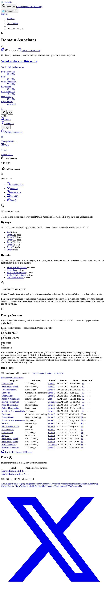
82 (83, 399)
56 (83, 402)
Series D (10, 242)
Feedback (39, 486)
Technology (12, 270)
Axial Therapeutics (10, 386)
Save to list (9, 123)
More (8, 128)
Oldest (14, 378)
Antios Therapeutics (10, 408)
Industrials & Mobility (16, 272)
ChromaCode (7, 383)
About (4, 484)
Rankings (38, 6)
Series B (10, 237)
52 (83, 386)
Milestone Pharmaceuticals (13, 411)
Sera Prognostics (9, 390)
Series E (10, 245)
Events (62, 484)
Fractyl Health (8, 417)
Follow (7, 119)
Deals (14, 196)
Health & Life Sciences (17, 267)
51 (2, 109)
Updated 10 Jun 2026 (31, 50)
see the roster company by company (48, 373)
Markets (68, 484)
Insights (28, 484)
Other (9, 250)
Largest (20, 378)
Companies (21, 6)
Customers (11, 484)
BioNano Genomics (10, 402)
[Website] (2, 50)
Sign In (4, 14)
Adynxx (5, 435)
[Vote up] (4, 112)
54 (82, 426)
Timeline (14, 188)
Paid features (48, 486)
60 (83, 393)
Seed (9, 232)
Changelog (20, 484)
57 (82, 417)
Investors (30, 6)
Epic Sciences (8, 429)
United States (12, 23)
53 (83, 383)
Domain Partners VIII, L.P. (13, 474)
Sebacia (5, 423)
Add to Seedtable (27, 486)
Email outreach (60, 486)
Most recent (6, 378)
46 (82, 423)
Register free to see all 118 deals (18, 452)
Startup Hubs (86, 484)
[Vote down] (10, 112)
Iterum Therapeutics (10, 426)
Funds (13, 200)
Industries (76, 484)
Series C (10, 240)
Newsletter (37, 484)
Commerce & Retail (15, 277)
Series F (10, 247)
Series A (10, 235)
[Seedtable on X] (53, 590)
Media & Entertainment (17, 275)
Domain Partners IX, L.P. (13, 471)
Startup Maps (14, 486)
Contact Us (77, 486)
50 (83, 408)
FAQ (69, 486)
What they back (17, 184)
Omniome (6, 393)
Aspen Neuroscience (11, 399)
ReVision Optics (9, 444)
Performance (15, 192)
